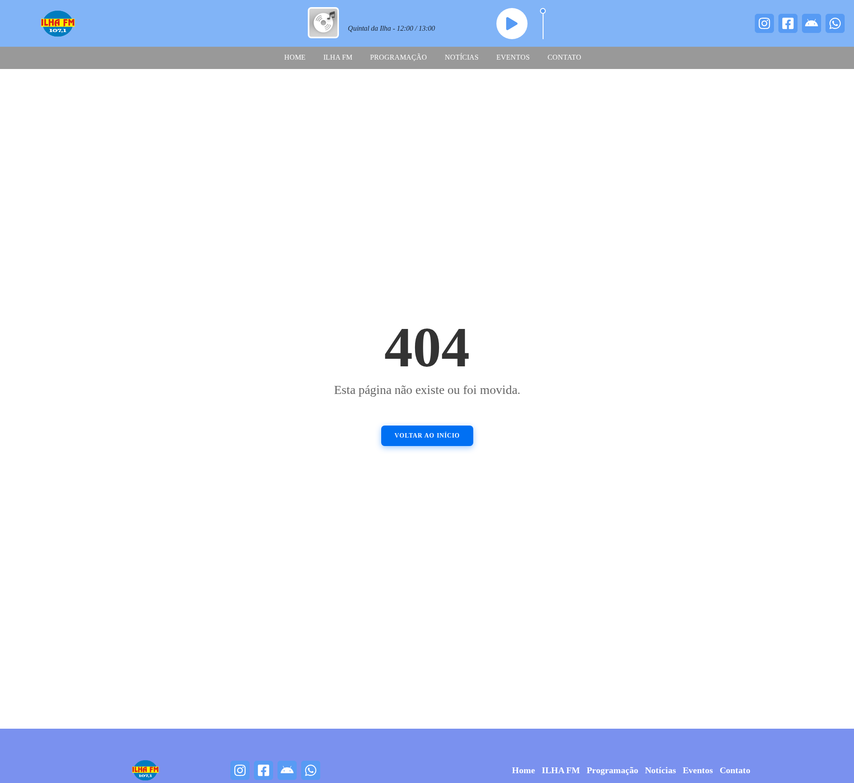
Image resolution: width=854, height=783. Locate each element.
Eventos (513, 57)
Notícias (462, 57)
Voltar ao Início (427, 435)
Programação (398, 57)
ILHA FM (337, 57)
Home (295, 57)
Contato (564, 57)
